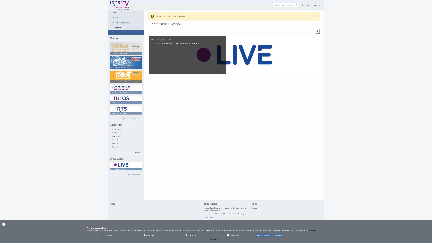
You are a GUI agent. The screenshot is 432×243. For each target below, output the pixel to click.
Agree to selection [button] (264, 235)
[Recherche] (297, 5)
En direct (115, 32)
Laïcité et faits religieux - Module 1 (125, 27)
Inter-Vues (115, 136)
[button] (126, 12)
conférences (116, 129)
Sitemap (254, 208)
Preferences (150, 235)
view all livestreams (133, 175)
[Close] (316, 16)
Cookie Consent (209, 218)
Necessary (108, 235)
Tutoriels (115, 147)
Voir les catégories (135, 152)
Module (115, 143)
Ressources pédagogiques (122, 23)
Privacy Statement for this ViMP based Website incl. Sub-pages (224, 214)
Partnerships (234, 235)
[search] (284, 5)
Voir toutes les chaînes (132, 119)
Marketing (192, 235)
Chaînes (115, 18)
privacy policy (312, 230)
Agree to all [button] (278, 235)
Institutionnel (117, 133)
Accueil (114, 13)
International (116, 140)
